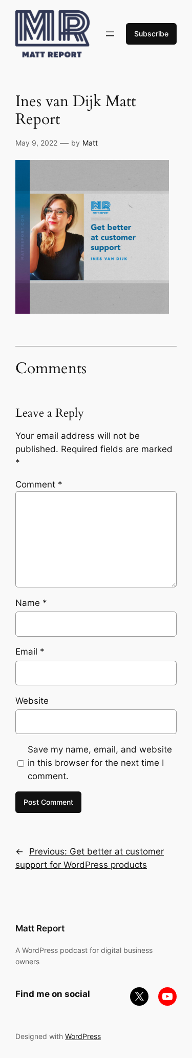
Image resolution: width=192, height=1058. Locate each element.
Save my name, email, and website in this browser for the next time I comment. (100, 762)
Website (32, 701)
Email (30, 651)
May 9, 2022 (36, 142)
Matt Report (40, 928)
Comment (38, 484)
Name (31, 603)
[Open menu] (110, 34)
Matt (90, 142)
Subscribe (151, 33)
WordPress (83, 1036)
